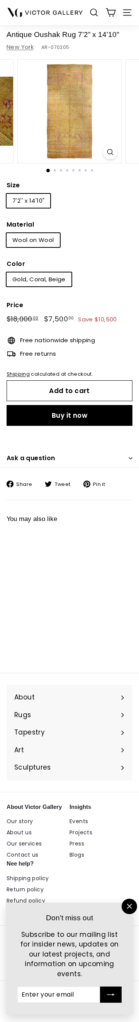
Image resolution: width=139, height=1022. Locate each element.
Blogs (77, 855)
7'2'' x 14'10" (28, 201)
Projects (81, 832)
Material (20, 224)
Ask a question (31, 458)
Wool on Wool (33, 240)
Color (16, 263)
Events (79, 821)
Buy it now (69, 415)
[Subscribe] (111, 995)
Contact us (23, 855)
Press (77, 843)
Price (15, 305)
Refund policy (26, 900)
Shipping (18, 374)
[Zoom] (110, 152)
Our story (20, 821)
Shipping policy (28, 878)
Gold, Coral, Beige (39, 279)
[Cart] (111, 12)
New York (20, 47)
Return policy (25, 889)
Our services (24, 843)
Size (13, 185)
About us (19, 832)
